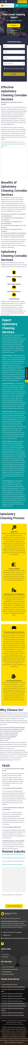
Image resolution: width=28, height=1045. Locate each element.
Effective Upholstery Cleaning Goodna (12, 993)
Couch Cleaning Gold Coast (9, 984)
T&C (23, 68)
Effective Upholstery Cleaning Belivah (12, 864)
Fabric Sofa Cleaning (8, 967)
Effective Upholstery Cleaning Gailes (12, 996)
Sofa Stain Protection (8, 974)
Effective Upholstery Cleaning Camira (12, 1001)
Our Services (13, 30)
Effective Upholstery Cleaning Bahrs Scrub (13, 857)
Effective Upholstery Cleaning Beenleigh (13, 861)
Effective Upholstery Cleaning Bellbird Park (14, 1006)
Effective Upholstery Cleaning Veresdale (13, 1015)
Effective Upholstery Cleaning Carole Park (13, 998)
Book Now (13, 25)
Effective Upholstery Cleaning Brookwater (13, 1003)
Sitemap (20, 1022)
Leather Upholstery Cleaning (10, 969)
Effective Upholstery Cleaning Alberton (12, 854)
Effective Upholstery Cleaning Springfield (13, 987)
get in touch (16, 756)
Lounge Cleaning (6, 971)
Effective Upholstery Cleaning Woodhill (12, 1012)
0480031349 (23, 1)
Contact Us (5, 956)
